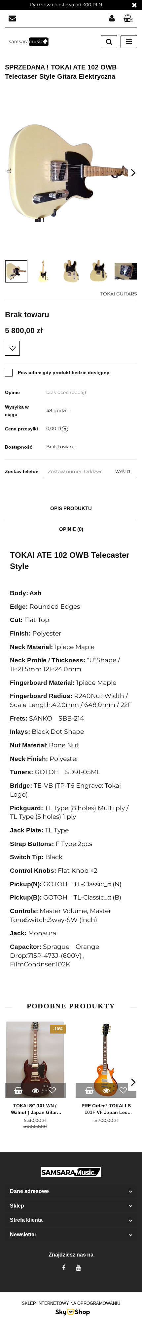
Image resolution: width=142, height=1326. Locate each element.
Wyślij (122, 471)
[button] (128, 18)
